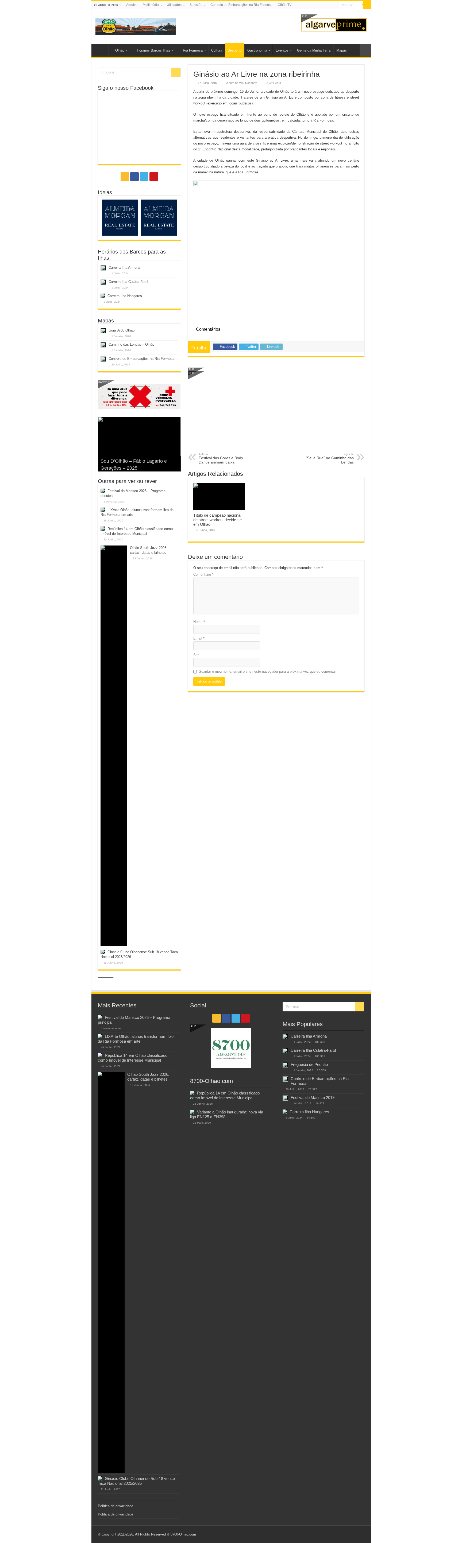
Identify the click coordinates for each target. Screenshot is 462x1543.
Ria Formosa (193, 50)
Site (196, 655)
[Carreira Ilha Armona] (285, 1036)
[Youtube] (335, 5)
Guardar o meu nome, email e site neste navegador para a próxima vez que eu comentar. (268, 671)
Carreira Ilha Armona (124, 268)
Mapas (341, 50)
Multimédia (151, 5)
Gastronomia (257, 50)
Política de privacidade (115, 1506)
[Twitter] (330, 5)
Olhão (119, 50)
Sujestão (196, 5)
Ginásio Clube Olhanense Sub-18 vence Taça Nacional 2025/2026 (136, 1481)
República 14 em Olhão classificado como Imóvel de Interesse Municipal (132, 1057)
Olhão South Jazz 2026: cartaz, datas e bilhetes (148, 1076)
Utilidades (174, 5)
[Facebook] (325, 5)
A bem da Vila (235, 82)
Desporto (234, 50)
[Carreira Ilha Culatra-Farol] (285, 1050)
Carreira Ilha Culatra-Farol (128, 282)
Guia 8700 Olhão (121, 330)
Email (199, 638)
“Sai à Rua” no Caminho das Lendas (330, 458)
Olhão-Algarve (101, 49)
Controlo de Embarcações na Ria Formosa (241, 5)
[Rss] (320, 5)
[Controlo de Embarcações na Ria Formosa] (285, 1079)
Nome (199, 622)
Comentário (203, 574)
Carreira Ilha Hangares (124, 296)
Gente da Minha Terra (313, 50)
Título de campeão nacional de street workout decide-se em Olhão (217, 520)
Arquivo (131, 5)
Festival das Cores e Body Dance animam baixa (221, 458)
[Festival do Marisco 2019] (285, 1098)
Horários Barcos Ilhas (153, 50)
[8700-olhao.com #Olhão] (135, 25)
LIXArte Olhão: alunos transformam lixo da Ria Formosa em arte (136, 1038)
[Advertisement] (276, 412)
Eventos (282, 50)
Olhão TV (284, 5)
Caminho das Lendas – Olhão (131, 344)
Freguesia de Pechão (309, 1064)
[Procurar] (367, 5)
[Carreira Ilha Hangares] (285, 1111)
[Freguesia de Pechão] (285, 1064)
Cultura (216, 50)
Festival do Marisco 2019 (312, 1097)
